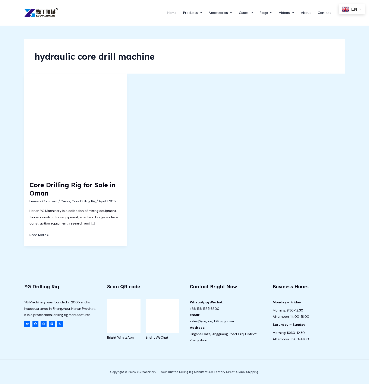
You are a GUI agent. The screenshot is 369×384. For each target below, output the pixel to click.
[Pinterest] (52, 324)
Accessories (218, 12)
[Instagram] (44, 324)
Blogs (264, 12)
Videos (284, 12)
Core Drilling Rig (84, 201)
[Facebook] (35, 324)
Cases (244, 12)
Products (190, 12)
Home (171, 12)
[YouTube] (27, 324)
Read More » (39, 235)
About (306, 12)
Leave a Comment (43, 201)
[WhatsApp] (60, 324)
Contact (324, 12)
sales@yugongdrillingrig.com (212, 321)
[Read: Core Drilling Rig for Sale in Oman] (75, 124)
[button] (200, 13)
